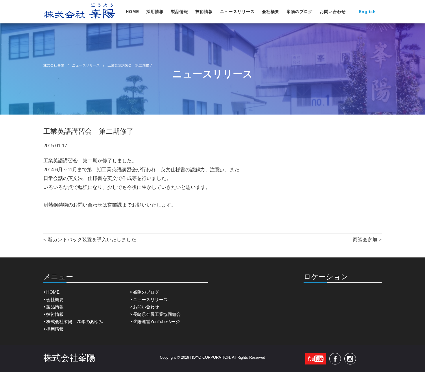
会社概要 (270, 11)
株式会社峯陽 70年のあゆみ (74, 321)
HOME (132, 11)
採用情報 (155, 11)
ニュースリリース (237, 11)
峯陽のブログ (300, 11)
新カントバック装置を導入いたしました (92, 239)
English (367, 11)
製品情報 (179, 11)
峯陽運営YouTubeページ (156, 321)
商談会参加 (365, 239)
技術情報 (204, 11)
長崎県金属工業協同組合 (157, 314)
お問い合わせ (333, 11)
